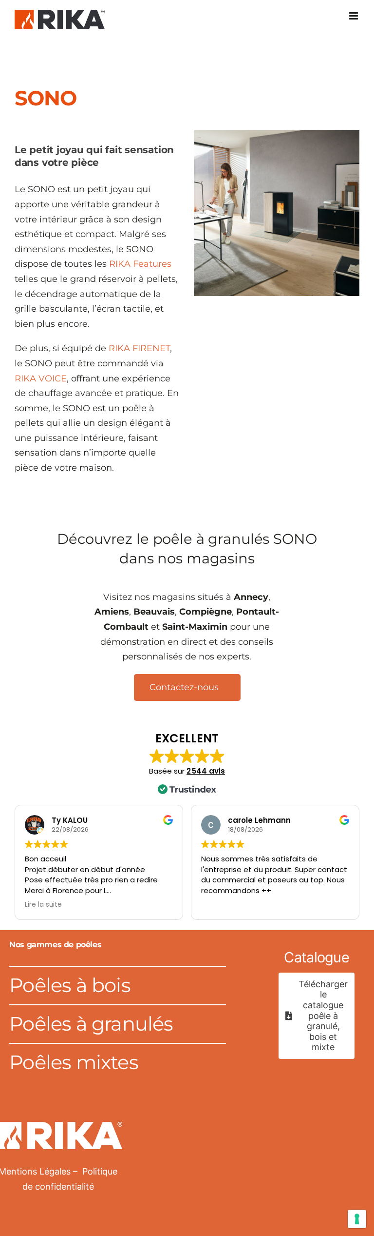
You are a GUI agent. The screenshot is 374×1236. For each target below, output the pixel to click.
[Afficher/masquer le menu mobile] (354, 16)
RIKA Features (140, 264)
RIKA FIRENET (139, 348)
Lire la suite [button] (43, 904)
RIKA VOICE (41, 378)
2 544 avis (206, 771)
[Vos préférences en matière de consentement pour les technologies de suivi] (357, 1219)
